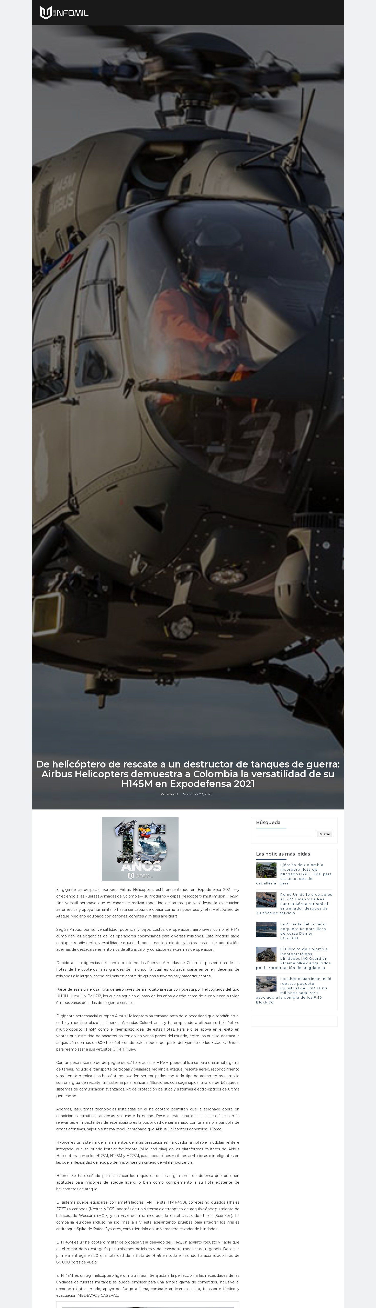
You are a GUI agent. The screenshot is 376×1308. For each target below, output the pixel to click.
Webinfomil (169, 794)
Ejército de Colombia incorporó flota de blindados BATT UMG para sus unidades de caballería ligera (294, 874)
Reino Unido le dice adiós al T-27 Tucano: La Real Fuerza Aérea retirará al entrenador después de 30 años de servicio (294, 903)
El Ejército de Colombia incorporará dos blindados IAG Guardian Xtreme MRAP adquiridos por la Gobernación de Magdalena (293, 958)
